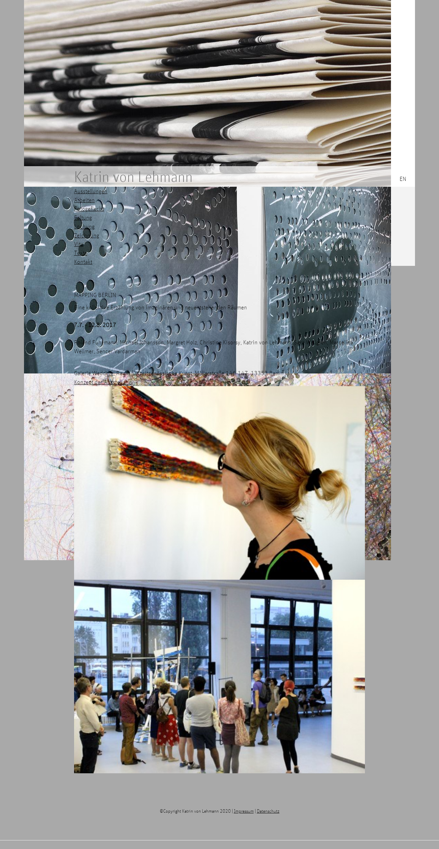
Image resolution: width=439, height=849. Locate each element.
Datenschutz (268, 811)
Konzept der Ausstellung (102, 382)
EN (403, 179)
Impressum (244, 811)
